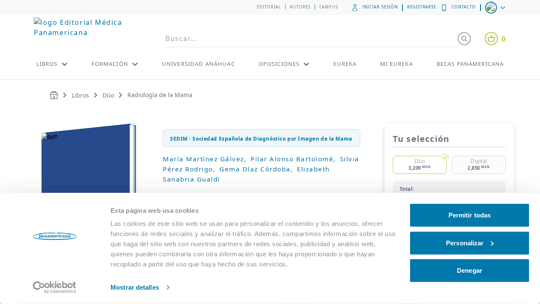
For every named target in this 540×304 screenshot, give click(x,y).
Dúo (108, 95)
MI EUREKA (396, 64)
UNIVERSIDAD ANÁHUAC (198, 64)
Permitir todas (469, 215)
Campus (328, 7)
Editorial (269, 7)
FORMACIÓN (110, 64)
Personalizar (464, 242)
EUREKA (344, 64)
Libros (80, 95)
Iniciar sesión (379, 7)
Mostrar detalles (135, 287)
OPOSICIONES (279, 64)
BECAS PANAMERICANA (470, 64)
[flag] (496, 8)
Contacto (463, 7)
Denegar (469, 270)
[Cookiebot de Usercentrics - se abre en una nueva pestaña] (55, 287)
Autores (300, 7)
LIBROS (47, 64)
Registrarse (422, 7)
